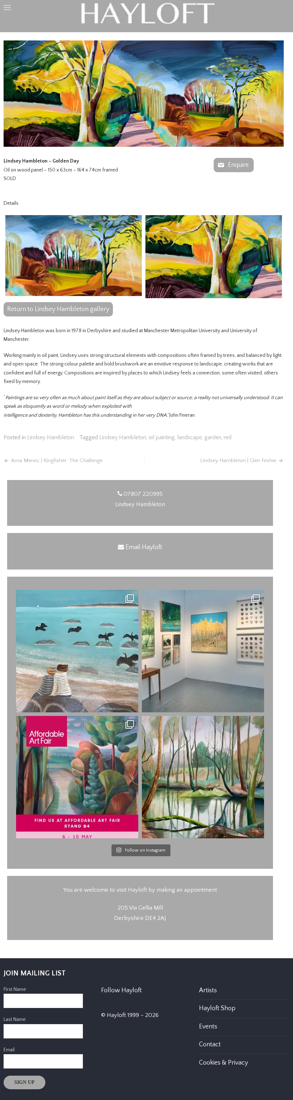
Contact (210, 1044)
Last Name (15, 1019)
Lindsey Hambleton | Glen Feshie (238, 460)
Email (9, 1050)
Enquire (238, 165)
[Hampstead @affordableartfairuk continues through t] (203, 651)
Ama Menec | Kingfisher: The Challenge (57, 460)
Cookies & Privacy (223, 1062)
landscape (189, 437)
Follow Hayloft (121, 990)
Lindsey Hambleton (50, 437)
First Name (15, 989)
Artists (208, 990)
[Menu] (7, 7)
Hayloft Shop (217, 1008)
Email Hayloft (143, 547)
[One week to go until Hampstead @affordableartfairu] (77, 777)
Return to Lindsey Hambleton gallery (58, 309)
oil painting (162, 437)
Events (208, 1026)
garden (212, 437)
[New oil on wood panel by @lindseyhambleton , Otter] (203, 777)
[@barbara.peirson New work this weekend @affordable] (77, 651)
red (228, 437)
